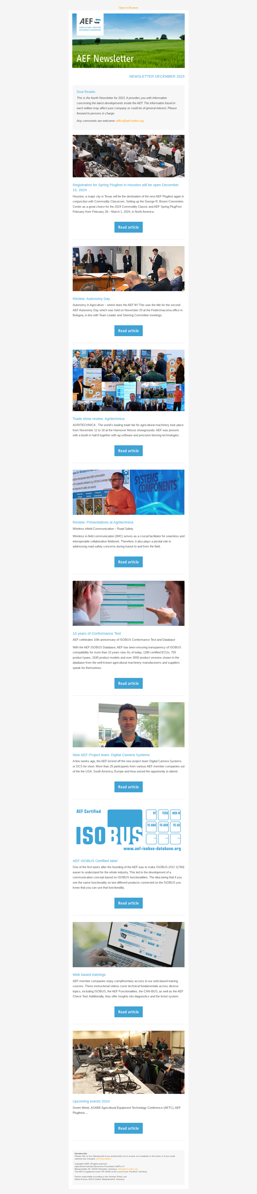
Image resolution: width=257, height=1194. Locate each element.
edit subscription (103, 1159)
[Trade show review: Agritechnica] (128, 455)
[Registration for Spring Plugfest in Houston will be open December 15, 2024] (128, 231)
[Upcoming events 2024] (128, 1132)
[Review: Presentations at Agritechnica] (128, 566)
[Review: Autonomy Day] (128, 335)
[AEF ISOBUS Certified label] (128, 907)
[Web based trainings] (128, 1016)
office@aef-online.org (130, 120)
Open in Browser (128, 7)
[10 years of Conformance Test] (128, 687)
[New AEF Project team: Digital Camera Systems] (128, 791)
